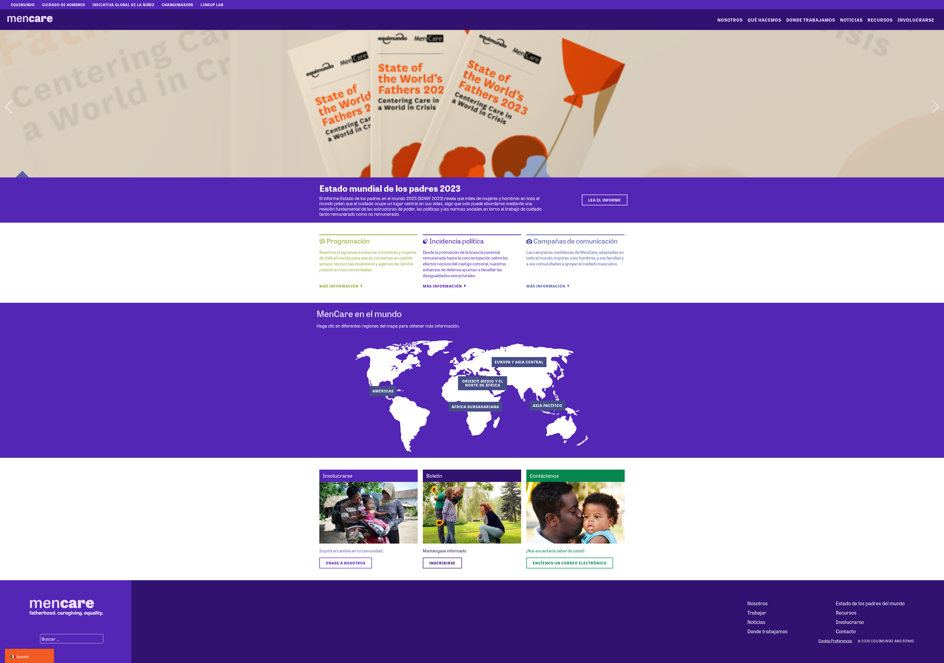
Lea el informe (604, 200)
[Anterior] (9, 103)
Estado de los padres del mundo (870, 603)
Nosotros (730, 19)
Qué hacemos (764, 19)
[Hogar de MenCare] (30, 19)
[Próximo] (935, 103)
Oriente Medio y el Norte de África (482, 383)
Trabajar (756, 612)
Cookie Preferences (835, 640)
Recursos (880, 19)
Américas (383, 391)
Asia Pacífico (547, 405)
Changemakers (177, 4)
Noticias (851, 19)
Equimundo (23, 4)
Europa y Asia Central (519, 362)
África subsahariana (475, 406)
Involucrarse (916, 19)
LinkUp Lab (212, 4)
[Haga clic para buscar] (34, 638)
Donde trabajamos (810, 19)
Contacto (846, 631)
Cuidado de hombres (63, 4)
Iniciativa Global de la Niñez (123, 4)
